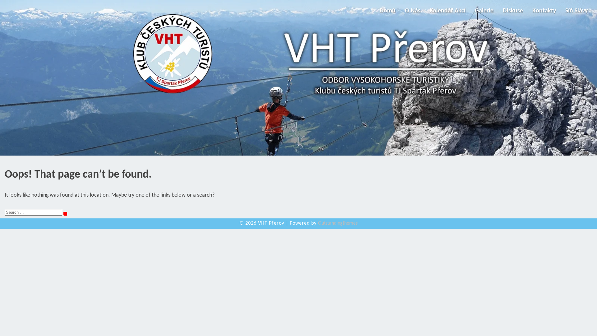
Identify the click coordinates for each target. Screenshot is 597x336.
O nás (412, 11)
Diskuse (513, 11)
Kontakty (544, 11)
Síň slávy (576, 11)
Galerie (484, 11)
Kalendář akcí (447, 11)
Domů (388, 11)
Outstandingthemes (338, 223)
